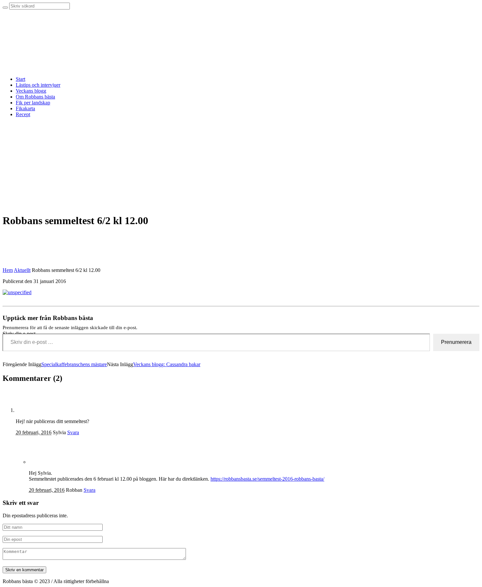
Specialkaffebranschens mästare (74, 364)
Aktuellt (22, 270)
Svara (73, 432)
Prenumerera (456, 342)
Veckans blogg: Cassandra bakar (166, 364)
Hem (8, 270)
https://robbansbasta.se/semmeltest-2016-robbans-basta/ (267, 479)
